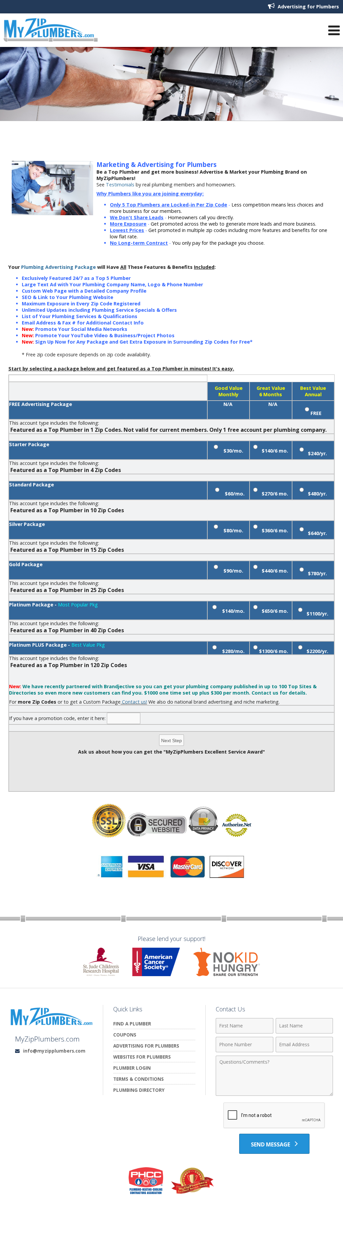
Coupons (124, 1034)
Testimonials (120, 184)
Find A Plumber (132, 1023)
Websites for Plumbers (142, 1057)
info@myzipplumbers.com (54, 1051)
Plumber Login (132, 1068)
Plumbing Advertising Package (58, 267)
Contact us (265, 693)
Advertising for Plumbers (307, 6)
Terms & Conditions (138, 1079)
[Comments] (274, 1094)
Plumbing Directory (138, 1090)
